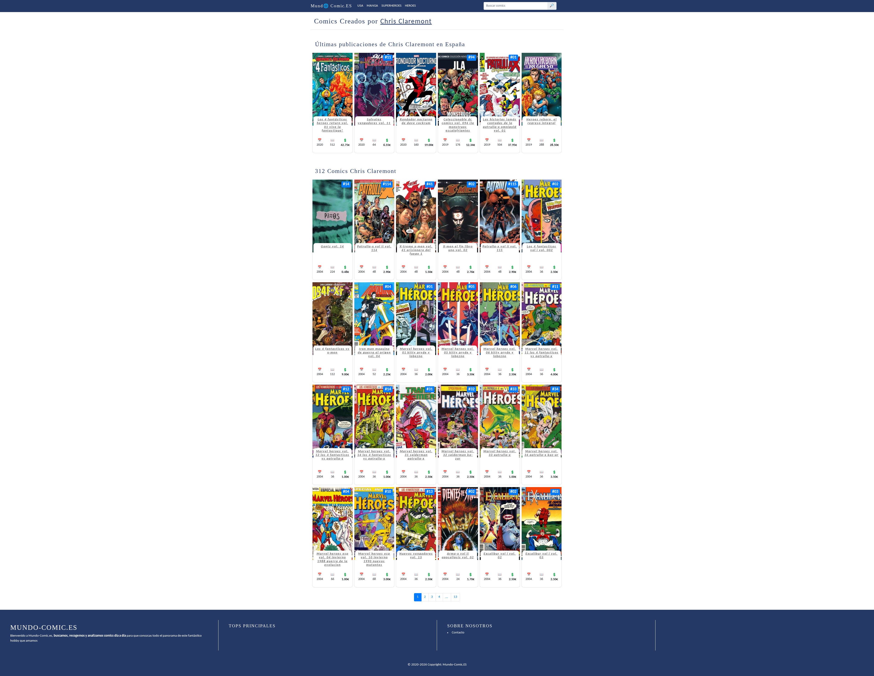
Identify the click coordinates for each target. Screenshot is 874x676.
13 (455, 597)
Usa (360, 6)
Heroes (410, 6)
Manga (372, 6)
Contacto (458, 632)
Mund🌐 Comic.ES (331, 5)
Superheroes (391, 6)
